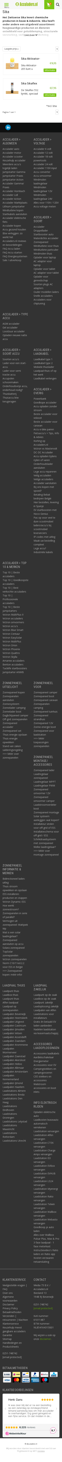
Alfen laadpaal (10, 1002)
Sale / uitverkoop (12, 260)
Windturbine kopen (13, 210)
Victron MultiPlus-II (13, 614)
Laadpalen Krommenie (15, 1044)
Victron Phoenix (11, 649)
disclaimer (45, 1339)
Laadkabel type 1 (43, 359)
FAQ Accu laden (11, 248)
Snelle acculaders (43, 295)
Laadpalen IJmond (13, 1083)
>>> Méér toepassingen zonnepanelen (41, 742)
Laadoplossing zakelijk (46, 1006)
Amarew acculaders (13, 660)
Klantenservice (11, 1323)
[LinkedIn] (8, 127)
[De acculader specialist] (27, 4)
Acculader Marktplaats (15, 202)
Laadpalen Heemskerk (15, 1017)
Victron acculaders (13, 618)
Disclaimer (8, 1304)
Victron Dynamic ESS (14, 901)
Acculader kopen (12, 225)
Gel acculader (10, 327)
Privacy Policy (10, 1308)
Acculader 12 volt (43, 152)
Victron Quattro (11, 653)
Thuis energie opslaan (15, 734)
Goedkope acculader (45, 402)
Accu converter (42, 172)
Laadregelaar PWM (44, 785)
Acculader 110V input (45, 168)
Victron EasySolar (12, 637)
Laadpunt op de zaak (45, 994)
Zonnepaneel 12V (43, 723)
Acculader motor (12, 152)
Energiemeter (41, 1061)
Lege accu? (40, 548)
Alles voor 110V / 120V (46, 202)
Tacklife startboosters (15, 668)
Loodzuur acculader (14, 331)
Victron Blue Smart (13, 630)
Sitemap (7, 1339)
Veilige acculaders (43, 479)
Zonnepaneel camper (45, 692)
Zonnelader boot (12, 711)
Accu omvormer (42, 175)
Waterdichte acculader (46, 238)
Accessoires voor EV (45, 1065)
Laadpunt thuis (11, 991)
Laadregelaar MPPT (45, 781)
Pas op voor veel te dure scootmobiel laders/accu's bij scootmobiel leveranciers (44, 525)
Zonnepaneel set (12, 730)
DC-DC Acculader (43, 452)
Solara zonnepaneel (14, 947)
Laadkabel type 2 (43, 363)
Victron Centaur (11, 633)
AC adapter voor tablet (46, 272)
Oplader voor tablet (44, 269)
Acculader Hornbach (14, 191)
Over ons (8, 1293)
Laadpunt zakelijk (43, 1002)
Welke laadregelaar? (45, 847)
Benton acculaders (13, 664)
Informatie (50, 70)
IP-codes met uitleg (44, 536)
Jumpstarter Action (13, 179)
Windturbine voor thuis (46, 246)
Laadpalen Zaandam (14, 1041)
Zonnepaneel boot (44, 696)
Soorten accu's (11, 359)
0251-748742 (10, 1353)
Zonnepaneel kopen (14, 692)
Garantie (7, 1335)
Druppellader (41, 230)
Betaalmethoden (12, 1312)
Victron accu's (10, 626)
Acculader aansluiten (45, 483)
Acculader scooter (13, 156)
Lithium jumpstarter (14, 206)
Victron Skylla (10, 656)
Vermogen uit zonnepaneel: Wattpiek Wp (15, 924)
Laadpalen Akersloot (14, 1060)
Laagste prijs (10, 48)
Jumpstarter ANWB (13, 672)
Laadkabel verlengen (45, 378)
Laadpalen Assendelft (15, 1037)
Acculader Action (12, 198)
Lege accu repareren (45, 471)
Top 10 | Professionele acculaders (10, 599)
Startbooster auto (44, 234)
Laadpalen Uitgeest (13, 1021)
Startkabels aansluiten (15, 214)
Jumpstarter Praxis (13, 175)
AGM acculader (11, 323)
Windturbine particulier (46, 249)
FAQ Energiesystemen (15, 256)
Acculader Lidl (10, 195)
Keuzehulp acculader (14, 160)
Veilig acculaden (42, 475)
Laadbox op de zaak (45, 998)
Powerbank (40, 398)
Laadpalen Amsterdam (15, 1071)
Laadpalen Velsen (12, 1033)
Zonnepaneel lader (44, 770)
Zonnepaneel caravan (46, 700)
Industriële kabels (43, 552)
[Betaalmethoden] (7, 1374)
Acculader (39, 226)
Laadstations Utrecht (14, 1140)
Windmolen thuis (43, 253)
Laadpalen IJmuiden (13, 1029)
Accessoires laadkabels (46, 1053)
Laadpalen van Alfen (45, 1010)
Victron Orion (10, 645)
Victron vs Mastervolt (45, 448)
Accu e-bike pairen (44, 429)
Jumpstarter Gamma (14, 172)
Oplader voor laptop (45, 257)
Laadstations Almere (14, 1090)
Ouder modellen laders (46, 292)
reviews (41, 1451)
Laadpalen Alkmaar (13, 1067)
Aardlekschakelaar (44, 1057)
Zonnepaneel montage (46, 812)
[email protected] (43, 1308)
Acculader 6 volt (42, 149)
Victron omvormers (13, 622)
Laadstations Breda (13, 1094)
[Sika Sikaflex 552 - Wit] (12, 87)
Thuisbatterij (10, 393)
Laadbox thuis (10, 994)
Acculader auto (11, 149)
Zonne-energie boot (45, 727)
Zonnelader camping (14, 707)
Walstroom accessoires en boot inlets (45, 1087)
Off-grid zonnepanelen (15, 719)
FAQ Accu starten (12, 252)
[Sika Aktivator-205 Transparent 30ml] (12, 62)
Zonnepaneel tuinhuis (46, 711)
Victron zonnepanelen (15, 959)
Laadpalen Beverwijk (14, 1014)
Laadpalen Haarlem (13, 1087)
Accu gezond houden (14, 229)
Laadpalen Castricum (14, 1025)
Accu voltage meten (45, 206)
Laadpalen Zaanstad (14, 1056)
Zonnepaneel (41, 242)
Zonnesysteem (11, 704)
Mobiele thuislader (44, 367)
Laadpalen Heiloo (12, 1064)
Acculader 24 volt (43, 164)
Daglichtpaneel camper (15, 715)
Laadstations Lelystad (15, 1121)
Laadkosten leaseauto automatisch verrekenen (46, 1123)
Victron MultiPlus (12, 641)
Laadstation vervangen (46, 1131)
